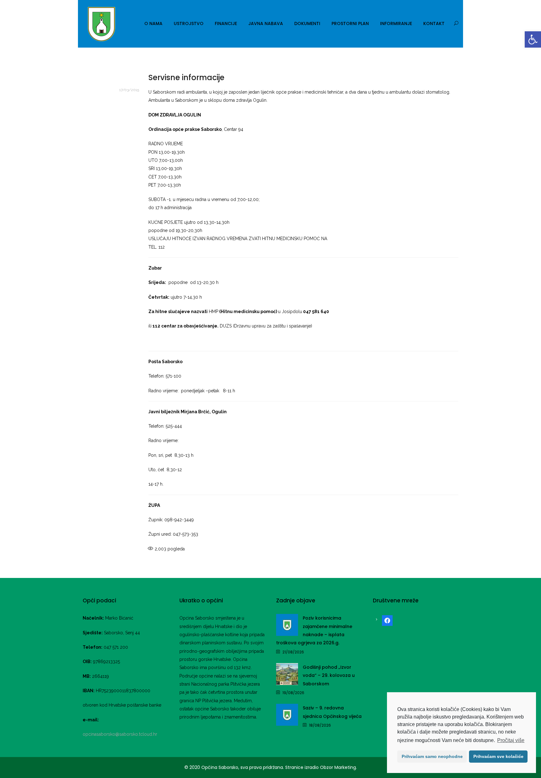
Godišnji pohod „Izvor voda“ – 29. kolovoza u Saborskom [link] (329, 675)
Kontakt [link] (434, 23)
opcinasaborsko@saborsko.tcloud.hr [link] (120, 734)
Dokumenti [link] (307, 23)
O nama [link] (153, 23)
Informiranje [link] (396, 23)
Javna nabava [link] (265, 23)
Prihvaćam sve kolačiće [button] (498, 756)
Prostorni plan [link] (350, 23)
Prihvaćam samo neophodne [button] (432, 756)
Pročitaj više (510, 740)
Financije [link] (226, 23)
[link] (533, 39)
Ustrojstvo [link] (189, 23)
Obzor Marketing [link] (338, 767)
